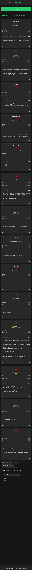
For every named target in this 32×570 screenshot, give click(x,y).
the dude (16, 84)
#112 (29, 383)
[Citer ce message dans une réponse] (29, 46)
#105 (29, 161)
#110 (29, 309)
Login (13, 9)
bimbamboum (16, 116)
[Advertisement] (16, 499)
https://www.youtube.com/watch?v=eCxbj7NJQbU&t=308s (15, 358)
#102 (29, 66)
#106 (29, 190)
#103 (29, 100)
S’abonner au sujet (9, 480)
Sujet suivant (14, 467)
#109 (29, 282)
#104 (29, 132)
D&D (13, 568)
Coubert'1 (16, 146)
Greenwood (16, 266)
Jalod (16, 237)
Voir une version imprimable (11, 478)
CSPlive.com (16, 2)
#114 (29, 446)
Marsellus (16, 21)
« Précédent (9, 474)
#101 (29, 36)
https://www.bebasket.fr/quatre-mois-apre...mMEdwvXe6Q (15, 421)
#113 (29, 416)
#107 (29, 223)
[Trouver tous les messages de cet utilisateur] (3, 46)
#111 (29, 337)
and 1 (16, 294)
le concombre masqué (16, 368)
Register (18, 9)
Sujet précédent (7, 467)
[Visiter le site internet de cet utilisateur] (3, 363)
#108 (29, 253)
